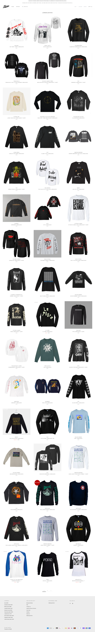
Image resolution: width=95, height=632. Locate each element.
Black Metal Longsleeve (78, 402)
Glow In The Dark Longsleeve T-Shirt (78, 367)
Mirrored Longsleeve (16, 224)
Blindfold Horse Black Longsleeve (78, 46)
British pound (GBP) (7, 606)
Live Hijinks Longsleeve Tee (47, 438)
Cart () (90, 6)
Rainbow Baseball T (16, 580)
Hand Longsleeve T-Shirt (16, 331)
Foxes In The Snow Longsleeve (16, 153)
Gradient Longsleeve (16, 402)
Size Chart (28, 610)
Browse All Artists (29, 602)
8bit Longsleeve (78, 438)
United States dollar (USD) (9, 619)
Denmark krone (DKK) (8, 610)
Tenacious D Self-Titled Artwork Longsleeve (16, 82)
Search (85, 6)
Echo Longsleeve (47, 46)
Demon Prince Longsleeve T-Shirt (16, 189)
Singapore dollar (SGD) (8, 617)
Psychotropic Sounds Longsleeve (78, 509)
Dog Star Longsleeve (47, 402)
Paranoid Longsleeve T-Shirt (78, 82)
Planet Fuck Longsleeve (47, 153)
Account (80, 6)
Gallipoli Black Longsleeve (16, 438)
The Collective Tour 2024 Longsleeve (47, 189)
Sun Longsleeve (47, 367)
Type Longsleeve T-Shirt (78, 331)
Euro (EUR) (6, 602)
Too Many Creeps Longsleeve (47, 260)
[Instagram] (72, 603)
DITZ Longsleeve (47, 224)
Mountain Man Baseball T (78, 580)
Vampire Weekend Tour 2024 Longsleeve (78, 153)
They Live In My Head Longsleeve (78, 260)
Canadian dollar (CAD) (8, 608)
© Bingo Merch (7, 627)
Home (12, 6)
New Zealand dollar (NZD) (9, 615)
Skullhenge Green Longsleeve (47, 509)
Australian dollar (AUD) (8, 604)
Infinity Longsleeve (78, 545)
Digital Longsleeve (47, 580)
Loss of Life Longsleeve (78, 189)
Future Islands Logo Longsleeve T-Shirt (78, 224)
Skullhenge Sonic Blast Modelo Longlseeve (16, 545)
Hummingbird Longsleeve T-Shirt (16, 367)
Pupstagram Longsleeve (16, 509)
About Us (28, 613)
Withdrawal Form (29, 615)
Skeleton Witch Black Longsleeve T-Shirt (47, 82)
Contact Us (28, 606)
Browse (18, 6)
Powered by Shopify (8, 629)
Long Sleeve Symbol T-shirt (47, 545)
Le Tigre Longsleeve (47, 331)
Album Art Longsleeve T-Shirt (16, 260)
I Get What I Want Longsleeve (16, 46)
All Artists (25, 6)
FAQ (27, 604)
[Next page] (51, 590)
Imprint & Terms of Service (31, 608)
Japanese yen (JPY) (8, 613)
